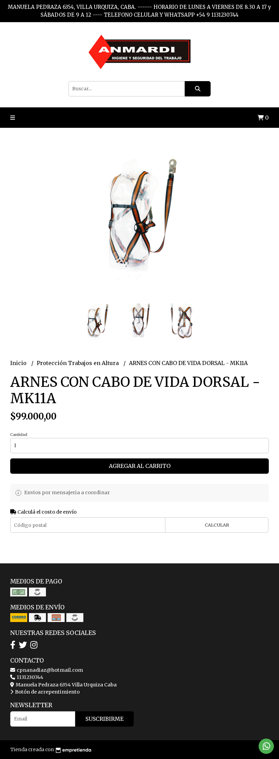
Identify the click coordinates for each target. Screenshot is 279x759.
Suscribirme (104, 718)
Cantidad (18, 434)
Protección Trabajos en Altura (78, 363)
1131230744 (29, 677)
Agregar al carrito (139, 465)
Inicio (19, 363)
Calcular (217, 525)
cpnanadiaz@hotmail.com (49, 670)
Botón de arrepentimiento (47, 692)
